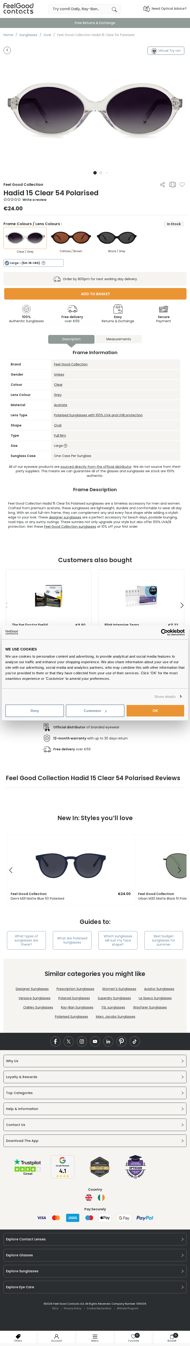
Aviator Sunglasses (159, 989)
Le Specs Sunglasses (155, 998)
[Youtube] (95, 1041)
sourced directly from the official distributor (96, 466)
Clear (58, 384)
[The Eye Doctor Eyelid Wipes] (49, 574)
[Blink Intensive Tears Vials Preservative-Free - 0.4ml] (141, 574)
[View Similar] (172, 184)
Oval (57, 425)
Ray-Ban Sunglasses (77, 1007)
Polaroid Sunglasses (74, 998)
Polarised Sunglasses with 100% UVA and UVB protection (98, 415)
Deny (35, 711)
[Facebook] (55, 1041)
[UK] (88, 1197)
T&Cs (55, 1308)
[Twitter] (68, 1041)
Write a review (34, 199)
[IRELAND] (101, 1197)
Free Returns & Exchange (95, 23)
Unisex (59, 374)
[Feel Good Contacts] (18, 8)
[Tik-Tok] (135, 1041)
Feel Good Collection (71, 364)
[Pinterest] (121, 1041)
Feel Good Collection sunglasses (70, 526)
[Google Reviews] (62, 1177)
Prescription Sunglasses (75, 989)
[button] (95, 173)
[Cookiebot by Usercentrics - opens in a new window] (164, 632)
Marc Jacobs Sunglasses (115, 1016)
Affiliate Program (128, 1308)
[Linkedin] (108, 1041)
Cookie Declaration (99, 1308)
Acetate (60, 405)
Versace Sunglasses (35, 998)
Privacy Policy (72, 1308)
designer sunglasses (65, 517)
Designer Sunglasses (32, 989)
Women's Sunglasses (119, 989)
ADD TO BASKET (95, 294)
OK (155, 711)
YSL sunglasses (113, 1007)
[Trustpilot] (28, 1174)
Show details (165, 696)
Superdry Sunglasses (114, 998)
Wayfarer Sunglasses (150, 1007)
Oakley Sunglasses (38, 1007)
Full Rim (60, 435)
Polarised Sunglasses (71, 1016)
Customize (92, 711)
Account (56, 1341)
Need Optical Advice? (169, 8)
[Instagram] (82, 1041)
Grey (58, 394)
